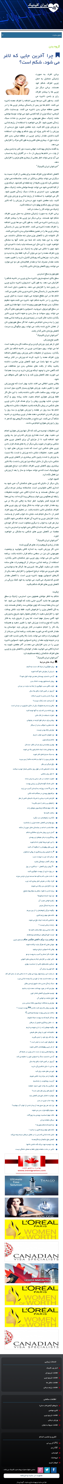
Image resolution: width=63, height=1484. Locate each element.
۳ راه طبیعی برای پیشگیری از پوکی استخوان (38, 852)
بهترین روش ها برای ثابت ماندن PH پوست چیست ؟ (35, 1008)
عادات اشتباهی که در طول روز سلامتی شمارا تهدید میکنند (33, 769)
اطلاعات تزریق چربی (51, 1378)
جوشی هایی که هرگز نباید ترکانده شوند (40, 944)
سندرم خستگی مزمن (46, 905)
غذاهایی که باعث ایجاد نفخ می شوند (41, 920)
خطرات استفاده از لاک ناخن (44, 715)
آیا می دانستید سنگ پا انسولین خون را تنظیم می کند (35, 1056)
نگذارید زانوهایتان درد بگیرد (43, 818)
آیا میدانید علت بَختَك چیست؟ (43, 701)
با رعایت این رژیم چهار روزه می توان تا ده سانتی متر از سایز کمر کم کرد (30, 974)
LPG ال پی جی (52, 1443)
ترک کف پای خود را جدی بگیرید (43, 1037)
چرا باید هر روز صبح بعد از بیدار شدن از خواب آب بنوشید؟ (33, 1105)
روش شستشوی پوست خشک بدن (42, 681)
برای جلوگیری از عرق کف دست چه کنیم (40, 666)
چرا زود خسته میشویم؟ (45, 896)
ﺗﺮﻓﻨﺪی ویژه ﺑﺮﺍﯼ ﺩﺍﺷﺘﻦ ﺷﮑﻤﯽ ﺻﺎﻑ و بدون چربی (33, 939)
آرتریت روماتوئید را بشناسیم (43, 1081)
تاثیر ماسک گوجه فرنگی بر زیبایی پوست (40, 783)
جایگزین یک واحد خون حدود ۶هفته (41, 1086)
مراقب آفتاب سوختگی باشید (44, 861)
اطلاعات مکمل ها (52, 1382)
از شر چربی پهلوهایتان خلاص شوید (42, 1047)
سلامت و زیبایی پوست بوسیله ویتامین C (40, 1013)
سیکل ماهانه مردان (47, 1120)
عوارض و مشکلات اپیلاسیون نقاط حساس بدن (38, 1003)
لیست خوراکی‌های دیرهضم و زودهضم (40, 935)
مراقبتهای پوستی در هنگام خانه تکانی (41, 793)
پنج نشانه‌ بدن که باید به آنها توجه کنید (40, 710)
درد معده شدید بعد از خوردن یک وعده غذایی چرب (35, 978)
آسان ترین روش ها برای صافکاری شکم (40, 832)
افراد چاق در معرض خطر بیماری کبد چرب (39, 881)
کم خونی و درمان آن (47, 969)
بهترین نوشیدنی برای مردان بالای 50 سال (39, 744)
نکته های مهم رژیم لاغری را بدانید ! (41, 1130)
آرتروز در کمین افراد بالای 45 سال (41, 691)
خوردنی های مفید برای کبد (44, 1071)
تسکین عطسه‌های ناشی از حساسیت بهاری (39, 964)
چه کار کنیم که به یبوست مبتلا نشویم (41, 1017)
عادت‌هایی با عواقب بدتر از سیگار (42, 725)
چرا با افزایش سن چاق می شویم (43, 886)
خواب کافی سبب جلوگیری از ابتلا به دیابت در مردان (36, 686)
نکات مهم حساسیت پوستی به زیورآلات (40, 1115)
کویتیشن (55, 1453)
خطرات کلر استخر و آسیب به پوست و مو (40, 954)
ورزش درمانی (53, 1420)
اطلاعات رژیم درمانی (51, 1387)
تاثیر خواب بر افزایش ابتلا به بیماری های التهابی (37, 959)
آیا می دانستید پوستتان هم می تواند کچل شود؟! (37, 676)
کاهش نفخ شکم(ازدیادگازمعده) (43, 1139)
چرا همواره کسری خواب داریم (43, 735)
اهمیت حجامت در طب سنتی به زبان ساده (39, 779)
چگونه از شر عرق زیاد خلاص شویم (42, 1076)
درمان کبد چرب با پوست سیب (43, 857)
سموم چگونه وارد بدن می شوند (43, 1110)
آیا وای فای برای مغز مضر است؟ (43, 1091)
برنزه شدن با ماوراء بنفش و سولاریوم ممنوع (38, 891)
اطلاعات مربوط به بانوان (50, 1425)
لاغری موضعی (53, 1410)
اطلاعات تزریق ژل (51, 1373)
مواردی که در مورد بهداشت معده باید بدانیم (38, 988)
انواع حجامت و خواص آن (45, 998)
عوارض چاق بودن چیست (45, 730)
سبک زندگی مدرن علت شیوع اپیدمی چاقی (39, 983)
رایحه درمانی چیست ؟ (46, 925)
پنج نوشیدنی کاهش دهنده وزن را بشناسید (38, 822)
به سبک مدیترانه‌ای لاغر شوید (43, 754)
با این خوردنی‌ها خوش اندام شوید (42, 842)
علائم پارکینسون (48, 740)
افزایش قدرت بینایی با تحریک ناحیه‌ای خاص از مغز (36, 798)
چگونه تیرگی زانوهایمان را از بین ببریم (40, 910)
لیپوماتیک (54, 1457)
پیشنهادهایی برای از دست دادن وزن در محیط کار (36, 1052)
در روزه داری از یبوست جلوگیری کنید (41, 871)
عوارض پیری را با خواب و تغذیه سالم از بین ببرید (36, 759)
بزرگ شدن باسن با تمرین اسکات (42, 696)
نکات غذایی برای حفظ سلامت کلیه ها (41, 930)
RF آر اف (54, 1448)
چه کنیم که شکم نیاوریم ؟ (45, 1125)
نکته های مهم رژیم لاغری (45, 915)
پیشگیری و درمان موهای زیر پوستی (41, 837)
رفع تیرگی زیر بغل (47, 764)
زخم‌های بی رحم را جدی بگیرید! (43, 803)
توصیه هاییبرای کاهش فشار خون (42, 993)
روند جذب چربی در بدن (45, 1100)
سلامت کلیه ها (49, 813)
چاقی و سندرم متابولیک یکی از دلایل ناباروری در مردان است (32, 705)
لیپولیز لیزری (53, 1462)
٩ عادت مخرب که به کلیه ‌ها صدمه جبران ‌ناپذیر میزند (35, 876)
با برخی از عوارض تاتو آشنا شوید (42, 671)
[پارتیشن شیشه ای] (32, 1207)
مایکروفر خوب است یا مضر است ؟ (42, 1042)
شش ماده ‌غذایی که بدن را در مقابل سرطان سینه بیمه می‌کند (32, 1134)
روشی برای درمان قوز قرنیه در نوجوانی (40, 720)
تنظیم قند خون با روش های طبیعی (42, 1032)
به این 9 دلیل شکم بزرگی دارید (42, 1066)
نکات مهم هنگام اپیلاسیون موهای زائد (40, 808)
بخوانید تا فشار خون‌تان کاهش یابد (41, 1095)
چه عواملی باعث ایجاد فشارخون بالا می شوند (38, 749)
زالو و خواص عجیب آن (46, 900)
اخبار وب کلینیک (52, 1368)
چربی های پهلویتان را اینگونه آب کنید (41, 847)
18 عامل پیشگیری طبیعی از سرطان (41, 1022)
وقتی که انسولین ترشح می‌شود (43, 949)
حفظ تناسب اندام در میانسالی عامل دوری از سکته (36, 827)
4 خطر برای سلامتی (47, 774)
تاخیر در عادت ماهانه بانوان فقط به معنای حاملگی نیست (34, 1149)
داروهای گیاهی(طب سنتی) (48, 1405)
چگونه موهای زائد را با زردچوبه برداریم (40, 1027)
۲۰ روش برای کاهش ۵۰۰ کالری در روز (40, 866)
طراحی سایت (42, 1482)
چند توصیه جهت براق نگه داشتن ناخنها (40, 1144)
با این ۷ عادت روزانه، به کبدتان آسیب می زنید (37, 788)
